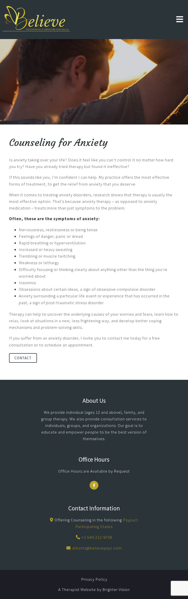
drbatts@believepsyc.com (97, 548)
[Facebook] (94, 485)
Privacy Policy (94, 579)
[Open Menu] (179, 19)
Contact (23, 358)
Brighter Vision (116, 589)
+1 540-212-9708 (97, 537)
